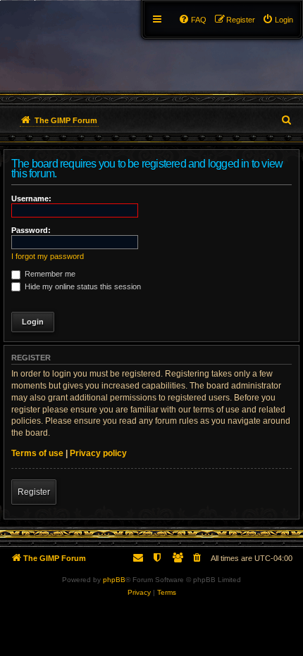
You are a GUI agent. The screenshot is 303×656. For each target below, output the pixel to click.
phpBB (114, 580)
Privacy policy (98, 453)
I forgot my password (47, 256)
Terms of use (37, 453)
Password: (31, 230)
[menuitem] (277, 19)
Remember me (49, 274)
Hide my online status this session (82, 286)
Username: (31, 198)
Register (34, 492)
